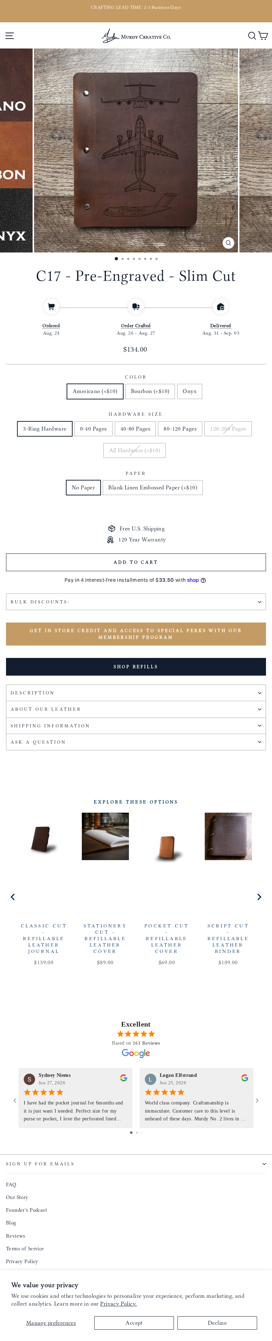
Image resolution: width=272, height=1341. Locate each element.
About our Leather (46, 709)
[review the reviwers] (123, 1080)
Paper (136, 473)
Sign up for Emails (40, 1163)
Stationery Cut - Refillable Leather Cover (105, 938)
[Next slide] (259, 897)
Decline (217, 1322)
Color (136, 377)
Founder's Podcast (26, 1210)
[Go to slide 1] (131, 1132)
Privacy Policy (22, 1261)
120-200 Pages (228, 428)
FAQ (11, 1184)
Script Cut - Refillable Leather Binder (228, 938)
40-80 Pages (135, 428)
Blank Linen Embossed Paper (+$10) (152, 487)
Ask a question (38, 742)
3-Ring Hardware (44, 428)
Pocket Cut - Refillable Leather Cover (166, 938)
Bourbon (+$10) (150, 391)
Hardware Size (136, 414)
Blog (11, 1223)
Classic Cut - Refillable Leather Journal (44, 938)
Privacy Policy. (118, 1303)
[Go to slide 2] (137, 1132)
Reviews (16, 1236)
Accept (133, 1322)
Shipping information (50, 725)
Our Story (17, 1197)
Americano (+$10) (95, 391)
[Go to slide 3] (141, 1132)
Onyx (190, 391)
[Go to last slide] (13, 897)
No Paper (83, 487)
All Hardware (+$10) (134, 450)
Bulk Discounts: (40, 601)
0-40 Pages (93, 428)
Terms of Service (25, 1248)
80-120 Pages (180, 428)
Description (33, 692)
